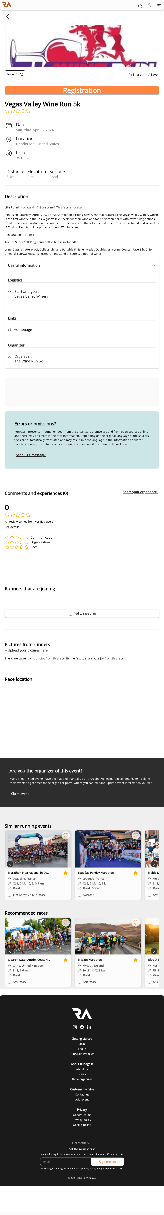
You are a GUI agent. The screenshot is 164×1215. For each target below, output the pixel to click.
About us (82, 1069)
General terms (82, 1114)
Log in (82, 1048)
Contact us (82, 1094)
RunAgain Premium (82, 1053)
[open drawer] (159, 6)
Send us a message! (31, 455)
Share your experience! (140, 492)
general (105, 1168)
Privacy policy (82, 1119)
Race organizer (82, 1079)
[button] (82, 265)
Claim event (20, 794)
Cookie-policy (82, 1124)
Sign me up (107, 1162)
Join (82, 1043)
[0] (149, 6)
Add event (82, 1099)
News (82, 1074)
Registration (82, 90)
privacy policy (88, 1168)
